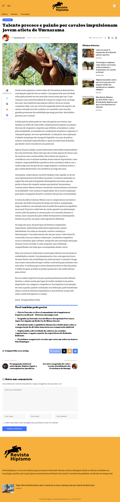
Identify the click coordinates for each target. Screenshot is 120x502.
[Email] (112, 38)
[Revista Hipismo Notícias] (60, 6)
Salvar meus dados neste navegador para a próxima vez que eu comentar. (31, 423)
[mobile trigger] (4, 5)
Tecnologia (100, 75)
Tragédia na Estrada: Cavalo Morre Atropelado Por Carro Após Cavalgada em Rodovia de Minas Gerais (44, 320)
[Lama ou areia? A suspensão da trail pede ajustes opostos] (88, 53)
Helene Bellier (19, 38)
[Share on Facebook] (105, 38)
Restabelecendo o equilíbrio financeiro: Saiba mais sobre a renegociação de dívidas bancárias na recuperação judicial (45, 326)
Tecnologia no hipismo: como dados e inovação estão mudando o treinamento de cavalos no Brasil (106, 67)
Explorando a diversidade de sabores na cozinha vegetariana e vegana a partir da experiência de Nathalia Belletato (43, 333)
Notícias (7, 19)
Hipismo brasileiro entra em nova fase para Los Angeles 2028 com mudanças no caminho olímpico (106, 85)
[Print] (116, 38)
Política (98, 92)
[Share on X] (108, 38)
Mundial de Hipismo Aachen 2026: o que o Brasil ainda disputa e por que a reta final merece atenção (107, 102)
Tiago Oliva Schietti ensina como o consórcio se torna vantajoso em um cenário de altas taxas (55, 485)
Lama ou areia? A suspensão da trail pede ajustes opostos (106, 52)
